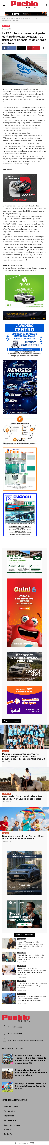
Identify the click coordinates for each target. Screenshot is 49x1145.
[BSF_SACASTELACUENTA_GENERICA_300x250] (24, 914)
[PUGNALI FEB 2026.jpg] (24, 515)
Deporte (5, 751)
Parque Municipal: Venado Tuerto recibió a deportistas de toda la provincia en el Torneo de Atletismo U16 (23, 756)
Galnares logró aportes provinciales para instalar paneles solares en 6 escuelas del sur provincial (31, 971)
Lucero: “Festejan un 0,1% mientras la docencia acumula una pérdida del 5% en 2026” (30, 944)
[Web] (24, 700)
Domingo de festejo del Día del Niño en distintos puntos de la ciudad (23, 837)
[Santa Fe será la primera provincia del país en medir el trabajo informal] (9, 985)
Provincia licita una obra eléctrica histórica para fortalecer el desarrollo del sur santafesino (31, 999)
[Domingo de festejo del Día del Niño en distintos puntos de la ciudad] (24, 819)
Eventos (5, 833)
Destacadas (6, 793)
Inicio (3, 18)
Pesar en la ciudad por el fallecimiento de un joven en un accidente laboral (23, 797)
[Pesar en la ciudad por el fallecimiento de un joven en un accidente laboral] (24, 779)
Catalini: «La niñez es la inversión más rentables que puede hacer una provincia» (31, 957)
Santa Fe (9, 18)
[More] (43, 48)
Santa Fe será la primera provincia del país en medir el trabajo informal (32, 985)
